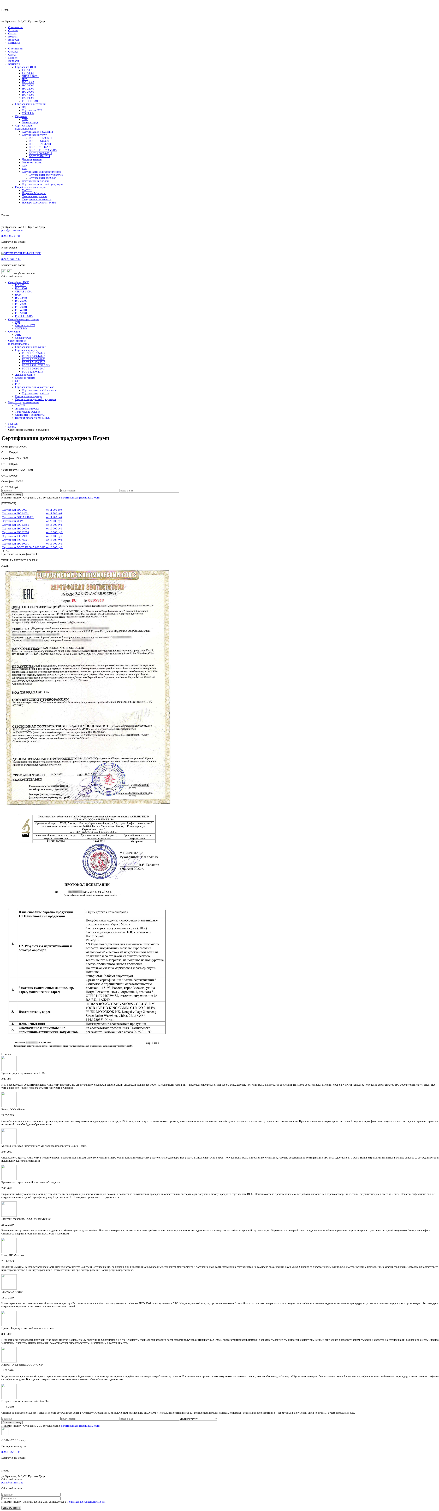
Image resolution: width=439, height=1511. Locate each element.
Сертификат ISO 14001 (15, 513)
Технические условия (34, 196)
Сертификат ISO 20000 (15, 528)
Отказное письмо (32, 162)
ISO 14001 (28, 73)
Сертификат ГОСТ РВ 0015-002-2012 (24, 547)
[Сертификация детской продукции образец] (87, 808)
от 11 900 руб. (54, 509)
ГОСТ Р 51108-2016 (40, 147)
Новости (13, 36)
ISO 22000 (28, 88)
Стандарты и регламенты (36, 199)
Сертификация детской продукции (42, 184)
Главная (12, 423)
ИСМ (25, 79)
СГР (24, 165)
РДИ (24, 168)
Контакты (14, 42)
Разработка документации (30, 187)
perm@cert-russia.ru (12, 230)
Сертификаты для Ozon (42, 177)
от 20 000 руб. (54, 521)
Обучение (21, 116)
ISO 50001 (28, 97)
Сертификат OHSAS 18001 (18, 517)
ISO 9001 (27, 70)
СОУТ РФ (28, 113)
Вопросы (13, 39)
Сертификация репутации (30, 104)
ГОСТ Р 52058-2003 (40, 144)
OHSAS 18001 (30, 76)
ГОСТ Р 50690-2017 (40, 153)
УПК (25, 119)
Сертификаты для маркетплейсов (41, 171)
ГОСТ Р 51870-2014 (40, 137)
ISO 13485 (28, 82)
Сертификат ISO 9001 (14, 509)
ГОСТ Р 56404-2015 (40, 140)
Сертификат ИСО (25, 67)
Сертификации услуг (34, 134)
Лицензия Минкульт (34, 193)
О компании (15, 27)
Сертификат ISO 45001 (15, 539)
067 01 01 (10, 235)
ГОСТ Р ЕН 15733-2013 (43, 150)
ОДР (24, 107)
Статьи (12, 33)
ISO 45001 (28, 94)
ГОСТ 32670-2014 (39, 156)
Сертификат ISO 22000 (15, 532)
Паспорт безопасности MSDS (39, 202)
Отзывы (13, 30)
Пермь (12, 426)
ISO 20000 (28, 85)
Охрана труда (30, 122)
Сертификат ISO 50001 (15, 543)
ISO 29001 (28, 91)
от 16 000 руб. (54, 524)
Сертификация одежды (35, 181)
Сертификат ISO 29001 (15, 536)
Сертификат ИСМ (12, 521)
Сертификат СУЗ (32, 110)
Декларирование (31, 159)
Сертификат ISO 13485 (15, 524)
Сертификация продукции (37, 131)
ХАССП (27, 190)
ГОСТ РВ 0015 (30, 100)
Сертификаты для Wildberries (46, 174)
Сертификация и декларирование (25, 127)
